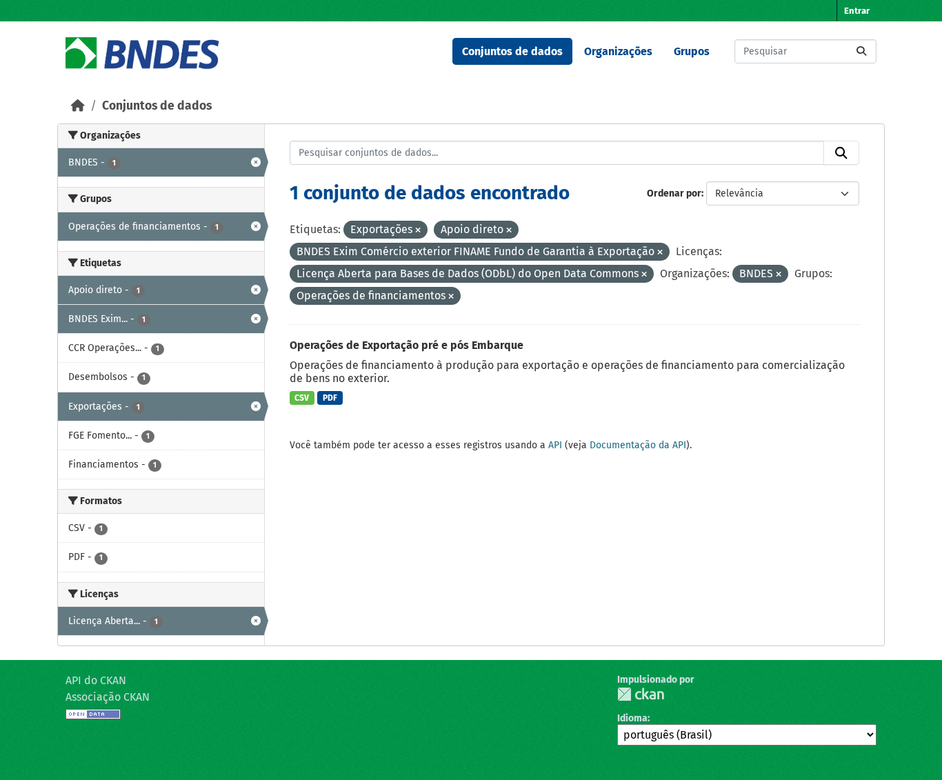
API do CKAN (96, 680)
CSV (301, 398)
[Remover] (418, 230)
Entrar (857, 11)
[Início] (78, 106)
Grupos (692, 51)
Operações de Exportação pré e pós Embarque (406, 345)
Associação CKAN (108, 696)
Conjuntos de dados (512, 51)
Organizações (618, 51)
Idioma (632, 718)
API (555, 445)
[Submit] (861, 51)
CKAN (640, 694)
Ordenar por (674, 193)
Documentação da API (638, 445)
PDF (330, 398)
